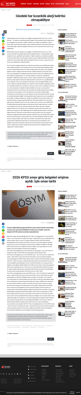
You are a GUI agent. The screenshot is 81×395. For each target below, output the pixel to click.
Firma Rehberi (59, 380)
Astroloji (72, 376)
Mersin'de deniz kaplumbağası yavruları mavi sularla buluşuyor (71, 65)
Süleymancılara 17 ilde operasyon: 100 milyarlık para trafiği (71, 120)
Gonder (50, 153)
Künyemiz (32, 378)
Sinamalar (58, 376)
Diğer (67, 4)
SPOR (52, 4)
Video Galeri (33, 369)
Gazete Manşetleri (60, 381)
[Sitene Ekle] (21, 374)
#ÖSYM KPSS (25, 327)
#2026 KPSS (41, 327)
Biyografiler (72, 373)
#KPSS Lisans (49, 325)
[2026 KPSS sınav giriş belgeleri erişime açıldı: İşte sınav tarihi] (28, 204)
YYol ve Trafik (59, 371)
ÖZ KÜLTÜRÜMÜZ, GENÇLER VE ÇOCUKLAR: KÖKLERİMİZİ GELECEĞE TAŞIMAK (70, 143)
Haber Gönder (17, 382)
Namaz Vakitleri (59, 373)
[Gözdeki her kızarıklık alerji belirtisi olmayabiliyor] (28, 29)
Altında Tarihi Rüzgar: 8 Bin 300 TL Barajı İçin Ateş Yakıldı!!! (71, 71)
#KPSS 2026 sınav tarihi (39, 325)
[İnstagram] (7, 374)
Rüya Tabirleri (73, 375)
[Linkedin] (12, 374)
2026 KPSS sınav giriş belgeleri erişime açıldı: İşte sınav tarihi (71, 86)
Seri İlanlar (58, 378)
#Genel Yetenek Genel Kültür (14, 327)
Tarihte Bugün (59, 375)
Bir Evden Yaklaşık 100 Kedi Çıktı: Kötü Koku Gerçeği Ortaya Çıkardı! (71, 35)
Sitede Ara (72, 369)
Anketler (72, 371)
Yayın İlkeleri (4, 381)
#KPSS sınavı (33, 327)
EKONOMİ (36, 4)
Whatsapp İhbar (18, 381)
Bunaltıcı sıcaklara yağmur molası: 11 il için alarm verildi (71, 106)
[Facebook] (1, 374)
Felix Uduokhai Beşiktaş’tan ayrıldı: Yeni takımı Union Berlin (71, 42)
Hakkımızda (3, 379)
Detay (72, 391)
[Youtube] (10, 374)
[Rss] (15, 374)
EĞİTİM (42, 4)
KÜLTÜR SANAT (59, 4)
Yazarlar (32, 372)
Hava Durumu (59, 369)
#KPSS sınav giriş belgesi (13, 325)
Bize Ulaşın (33, 381)
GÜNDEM (23, 4)
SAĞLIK (47, 4)
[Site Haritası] (18, 374)
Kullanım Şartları (18, 379)
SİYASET (29, 4)
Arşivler (32, 375)
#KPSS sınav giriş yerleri (26, 325)
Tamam (72, 393)
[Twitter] (4, 374)
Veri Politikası (4, 382)
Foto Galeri (33, 366)
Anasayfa (3, 9)
